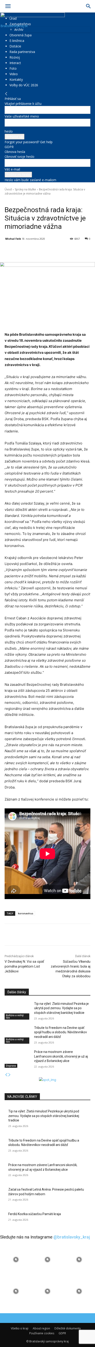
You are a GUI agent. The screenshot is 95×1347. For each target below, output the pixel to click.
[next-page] (9, 1075)
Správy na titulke (25, 189)
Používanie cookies (41, 1333)
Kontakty (16, 79)
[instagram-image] (16, 1259)
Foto (13, 68)
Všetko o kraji (19, 1328)
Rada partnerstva (22, 52)
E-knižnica (16, 40)
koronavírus (25, 913)
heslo (9, 131)
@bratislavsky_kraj (71, 1237)
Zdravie (33, 200)
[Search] (88, 6)
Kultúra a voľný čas (15, 1016)
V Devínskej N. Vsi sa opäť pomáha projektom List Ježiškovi (24, 966)
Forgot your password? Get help (29, 142)
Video (13, 74)
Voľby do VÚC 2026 (23, 85)
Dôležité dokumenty (67, 1328)
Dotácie (15, 46)
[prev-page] (6, 1075)
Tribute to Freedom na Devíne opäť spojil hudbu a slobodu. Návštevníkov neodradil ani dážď (60, 1032)
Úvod (8, 189)
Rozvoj (14, 57)
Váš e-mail (12, 169)
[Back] (6, 94)
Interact (15, 63)
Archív (18, 29)
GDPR (9, 147)
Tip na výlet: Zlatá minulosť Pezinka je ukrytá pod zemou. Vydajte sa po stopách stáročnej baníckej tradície (61, 1008)
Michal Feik (13, 238)
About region (41, 1328)
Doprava (11, 1065)
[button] (7, 6)
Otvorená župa (20, 35)
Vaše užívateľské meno (22, 116)
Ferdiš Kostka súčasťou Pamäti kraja (34, 1214)
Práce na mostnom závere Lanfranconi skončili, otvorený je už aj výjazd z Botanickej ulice (61, 1056)
